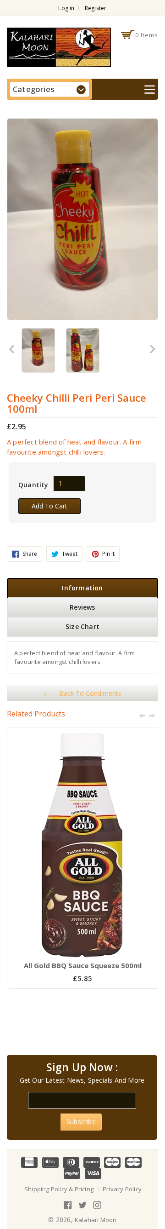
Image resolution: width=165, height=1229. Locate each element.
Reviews (82, 607)
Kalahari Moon (96, 1220)
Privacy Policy (122, 1189)
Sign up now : (82, 1067)
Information (82, 587)
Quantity (33, 484)
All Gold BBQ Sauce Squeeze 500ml (83, 965)
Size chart (82, 626)
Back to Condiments (89, 693)
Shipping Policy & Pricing (59, 1189)
